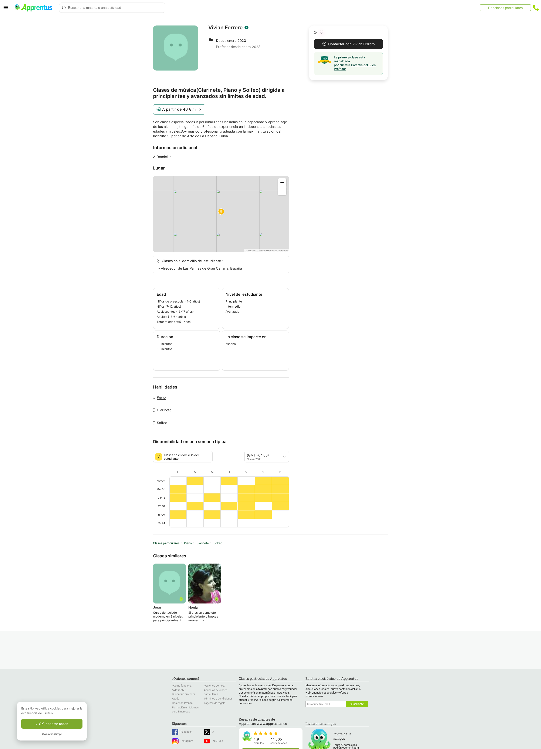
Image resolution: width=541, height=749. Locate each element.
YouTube (217, 740)
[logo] (35, 7)
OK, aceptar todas (53, 724)
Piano (161, 397)
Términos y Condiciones (218, 698)
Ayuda (175, 698)
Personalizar (52, 734)
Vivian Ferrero (225, 28)
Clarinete (164, 410)
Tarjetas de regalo (214, 703)
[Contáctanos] (536, 8)
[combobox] (112, 8)
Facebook (186, 731)
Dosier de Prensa (182, 703)
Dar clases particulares (505, 7)
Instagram (187, 740)
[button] (321, 32)
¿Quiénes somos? (214, 685)
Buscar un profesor (183, 694)
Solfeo (162, 423)
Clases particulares (166, 543)
